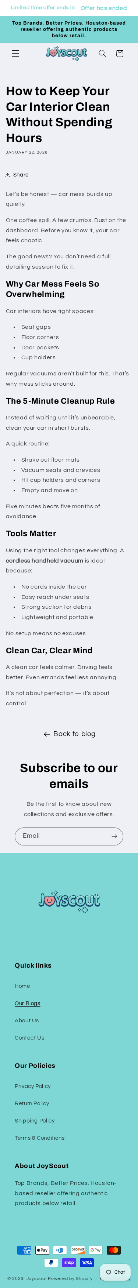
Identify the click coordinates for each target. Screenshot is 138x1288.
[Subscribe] (114, 836)
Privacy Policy (33, 1086)
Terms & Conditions (39, 1138)
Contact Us (29, 1038)
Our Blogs (27, 1003)
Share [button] (21, 175)
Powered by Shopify (70, 1279)
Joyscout (36, 1279)
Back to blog (74, 734)
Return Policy (32, 1103)
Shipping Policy (34, 1121)
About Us (27, 1020)
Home (22, 986)
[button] (15, 53)
